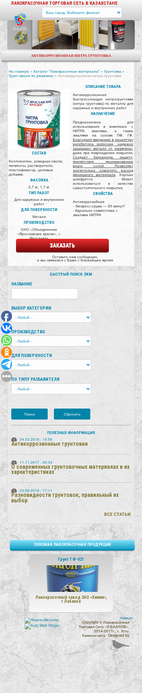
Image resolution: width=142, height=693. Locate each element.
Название (21, 284)
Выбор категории (31, 308)
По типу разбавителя (35, 379)
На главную (19, 71)
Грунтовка (112, 71)
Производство (28, 332)
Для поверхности (31, 355)
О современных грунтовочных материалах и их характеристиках (70, 469)
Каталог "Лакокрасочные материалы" (66, 71)
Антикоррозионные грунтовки (49, 443)
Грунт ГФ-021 (71, 559)
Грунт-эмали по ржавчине (31, 75)
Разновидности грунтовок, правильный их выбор (65, 497)
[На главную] (19, 22)
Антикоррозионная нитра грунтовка (89, 75)
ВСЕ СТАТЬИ (117, 514)
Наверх (126, 618)
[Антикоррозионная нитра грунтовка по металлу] (39, 118)
